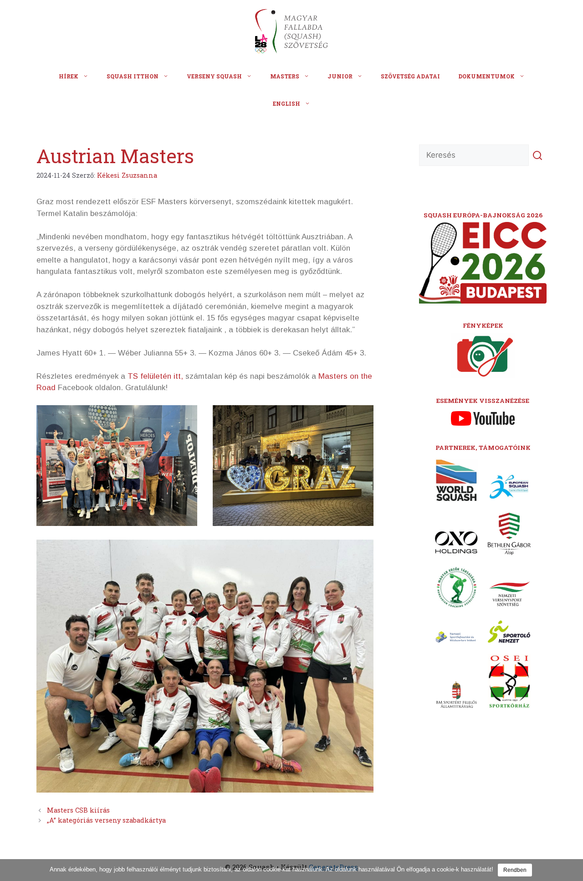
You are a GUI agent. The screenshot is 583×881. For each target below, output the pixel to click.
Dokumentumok (486, 76)
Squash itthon (133, 76)
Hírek (68, 76)
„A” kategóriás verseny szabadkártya (106, 820)
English (286, 103)
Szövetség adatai (410, 76)
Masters (284, 76)
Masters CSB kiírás (78, 810)
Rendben (515, 870)
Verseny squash (214, 76)
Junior (340, 76)
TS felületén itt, (156, 376)
